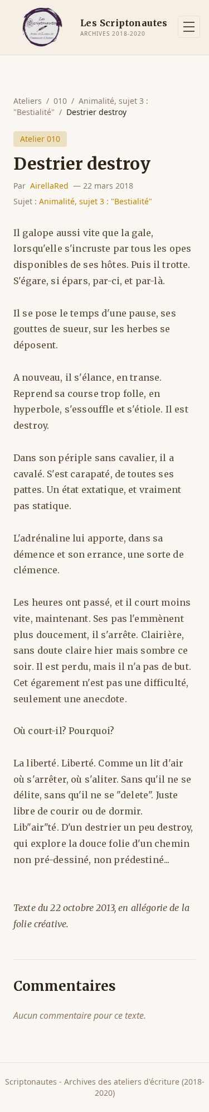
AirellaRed (49, 185)
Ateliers (27, 100)
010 (60, 100)
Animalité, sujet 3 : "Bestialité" (95, 201)
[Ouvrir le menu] (189, 27)
